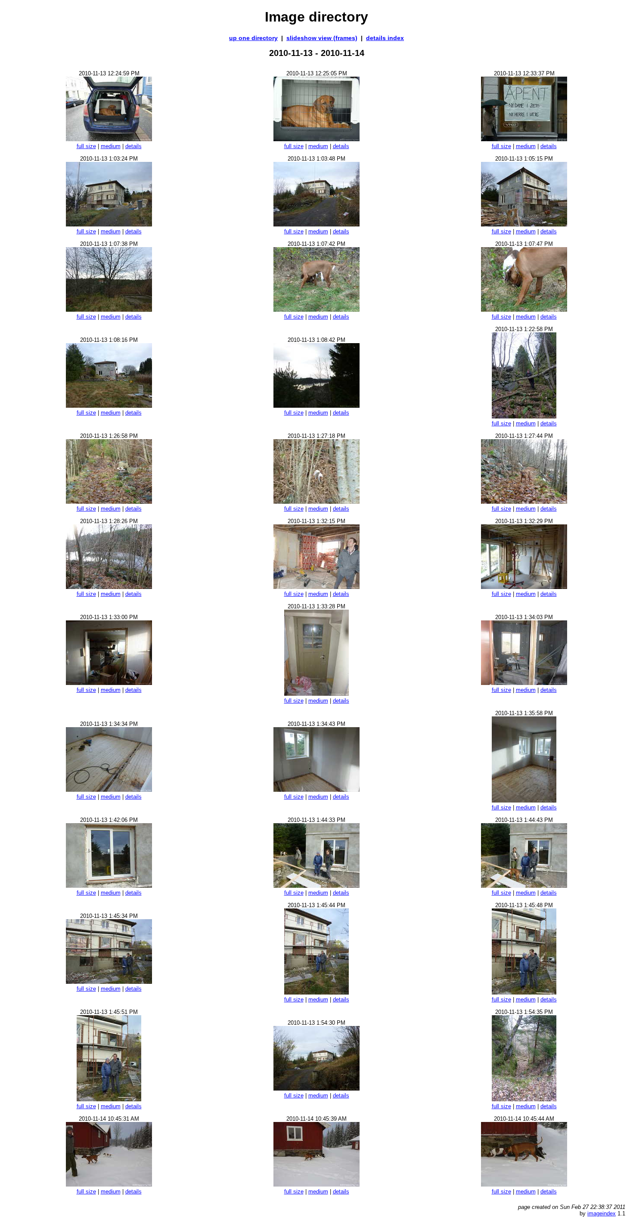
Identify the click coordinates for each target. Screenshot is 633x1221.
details (133, 146)
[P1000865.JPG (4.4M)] (524, 586)
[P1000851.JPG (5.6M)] (109, 309)
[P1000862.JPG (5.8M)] (524, 501)
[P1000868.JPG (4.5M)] (524, 682)
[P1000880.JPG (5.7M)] (524, 1099)
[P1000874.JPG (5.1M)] (524, 885)
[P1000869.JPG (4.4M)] (109, 789)
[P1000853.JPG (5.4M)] (524, 309)
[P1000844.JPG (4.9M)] (109, 139)
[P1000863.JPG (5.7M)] (109, 586)
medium (111, 146)
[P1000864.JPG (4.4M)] (316, 586)
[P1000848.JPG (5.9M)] (109, 224)
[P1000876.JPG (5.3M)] (316, 992)
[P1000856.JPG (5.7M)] (524, 416)
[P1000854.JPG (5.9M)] (109, 405)
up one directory (253, 37)
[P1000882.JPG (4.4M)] (316, 1184)
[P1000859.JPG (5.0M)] (316, 501)
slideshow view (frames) (321, 37)
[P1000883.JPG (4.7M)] (524, 1184)
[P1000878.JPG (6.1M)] (109, 1099)
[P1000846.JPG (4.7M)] (524, 139)
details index (385, 37)
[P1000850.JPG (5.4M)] (524, 224)
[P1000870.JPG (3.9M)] (316, 789)
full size (86, 146)
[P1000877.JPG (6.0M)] (524, 992)
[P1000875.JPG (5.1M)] (109, 981)
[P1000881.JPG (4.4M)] (109, 1184)
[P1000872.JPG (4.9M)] (109, 885)
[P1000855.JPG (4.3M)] (316, 405)
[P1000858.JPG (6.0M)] (109, 501)
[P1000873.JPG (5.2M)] (316, 885)
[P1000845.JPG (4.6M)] (316, 139)
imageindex (601, 1213)
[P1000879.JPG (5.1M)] (316, 1088)
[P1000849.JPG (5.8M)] (316, 224)
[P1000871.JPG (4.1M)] (524, 800)
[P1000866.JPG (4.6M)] (109, 682)
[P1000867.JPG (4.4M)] (316, 693)
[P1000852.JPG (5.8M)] (316, 309)
